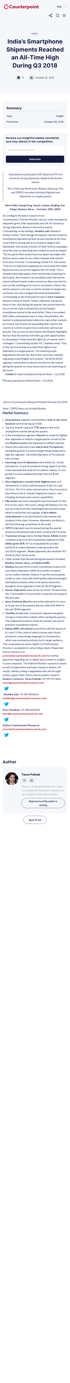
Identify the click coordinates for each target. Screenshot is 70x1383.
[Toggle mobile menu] (64, 15)
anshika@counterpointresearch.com (25, 698)
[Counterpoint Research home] (14, 6)
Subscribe (35, 159)
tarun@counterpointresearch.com (23, 682)
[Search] (57, 15)
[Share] (50, 15)
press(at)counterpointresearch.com (24, 729)
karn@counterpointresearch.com (23, 713)
